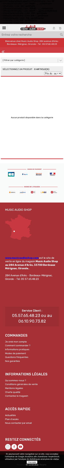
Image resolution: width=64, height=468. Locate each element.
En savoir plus (32, 465)
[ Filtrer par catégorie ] (14, 60)
